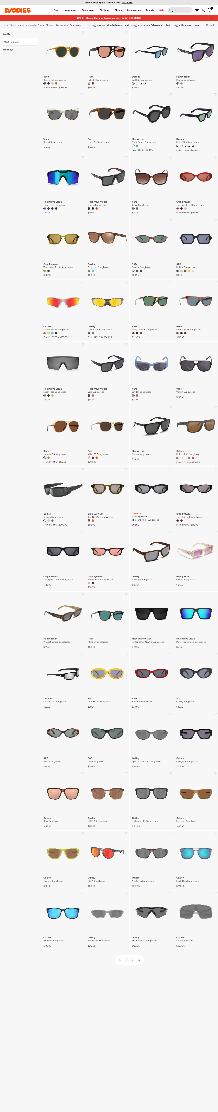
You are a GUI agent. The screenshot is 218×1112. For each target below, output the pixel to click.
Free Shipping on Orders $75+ (108, 2)
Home (5, 25)
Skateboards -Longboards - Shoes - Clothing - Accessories (39, 25)
